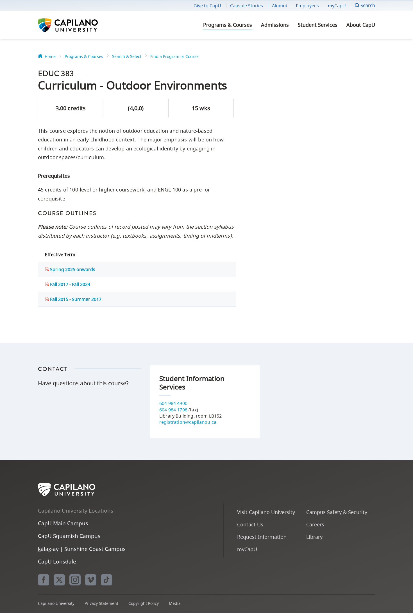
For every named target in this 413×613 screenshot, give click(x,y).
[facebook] (43, 579)
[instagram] (75, 579)
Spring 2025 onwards (72, 269)
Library (314, 536)
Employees (307, 6)
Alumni (279, 6)
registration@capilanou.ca (187, 422)
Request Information (262, 536)
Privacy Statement (101, 603)
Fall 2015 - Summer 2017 (75, 299)
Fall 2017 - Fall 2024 (69, 284)
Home (50, 56)
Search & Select (126, 56)
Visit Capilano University (266, 511)
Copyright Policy (143, 603)
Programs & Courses (227, 24)
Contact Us (250, 524)
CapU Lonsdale (57, 561)
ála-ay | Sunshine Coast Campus (82, 549)
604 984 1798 (173, 410)
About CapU (360, 24)
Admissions (275, 24)
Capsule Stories (246, 6)
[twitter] (59, 579)
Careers (315, 524)
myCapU (337, 6)
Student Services (317, 24)
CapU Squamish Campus (69, 536)
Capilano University (83, 25)
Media (175, 603)
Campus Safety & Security (336, 511)
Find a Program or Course (174, 56)
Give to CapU (207, 6)
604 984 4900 (173, 403)
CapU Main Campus (63, 523)
